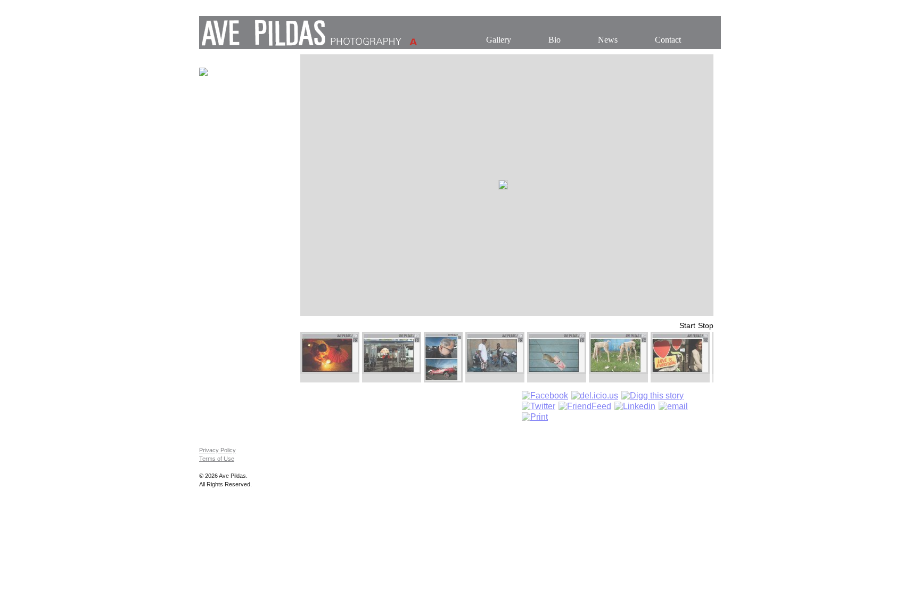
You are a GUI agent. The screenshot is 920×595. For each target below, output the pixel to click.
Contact (668, 39)
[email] (673, 406)
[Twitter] (538, 406)
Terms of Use (216, 458)
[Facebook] (545, 395)
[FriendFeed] (585, 406)
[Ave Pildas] (308, 46)
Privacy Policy (217, 450)
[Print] (534, 416)
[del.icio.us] (595, 395)
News (608, 39)
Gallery (498, 39)
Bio (554, 39)
